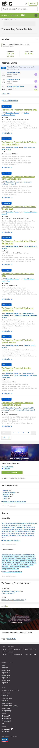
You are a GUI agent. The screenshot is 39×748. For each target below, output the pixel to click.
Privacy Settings (7, 711)
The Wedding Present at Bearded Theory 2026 (16, 369)
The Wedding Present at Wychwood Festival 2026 (17, 309)
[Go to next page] (8, 438)
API (3, 723)
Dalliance (6, 496)
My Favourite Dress (9, 492)
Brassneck (6, 494)
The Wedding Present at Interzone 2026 (19, 110)
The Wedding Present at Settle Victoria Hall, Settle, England (19, 143)
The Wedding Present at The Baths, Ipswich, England (17, 341)
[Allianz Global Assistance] (5, 740)
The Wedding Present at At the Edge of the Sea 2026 (19, 207)
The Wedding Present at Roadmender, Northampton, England (18, 177)
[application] (19, 619)
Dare (4, 498)
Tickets (35, 89)
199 (4, 437)
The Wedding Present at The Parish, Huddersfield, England (17, 403)
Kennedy (5, 490)
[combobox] (20, 9)
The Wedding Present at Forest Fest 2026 (18, 274)
